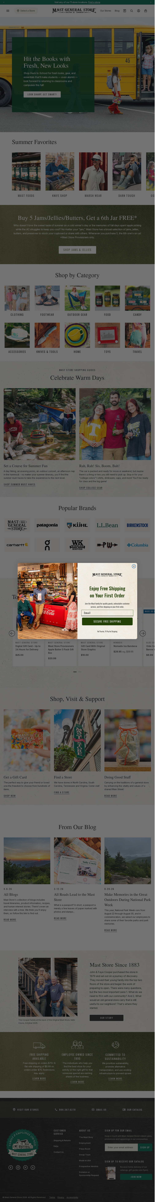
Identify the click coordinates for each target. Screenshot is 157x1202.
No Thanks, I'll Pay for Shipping (107, 631)
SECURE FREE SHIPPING (107, 621)
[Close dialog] (134, 566)
